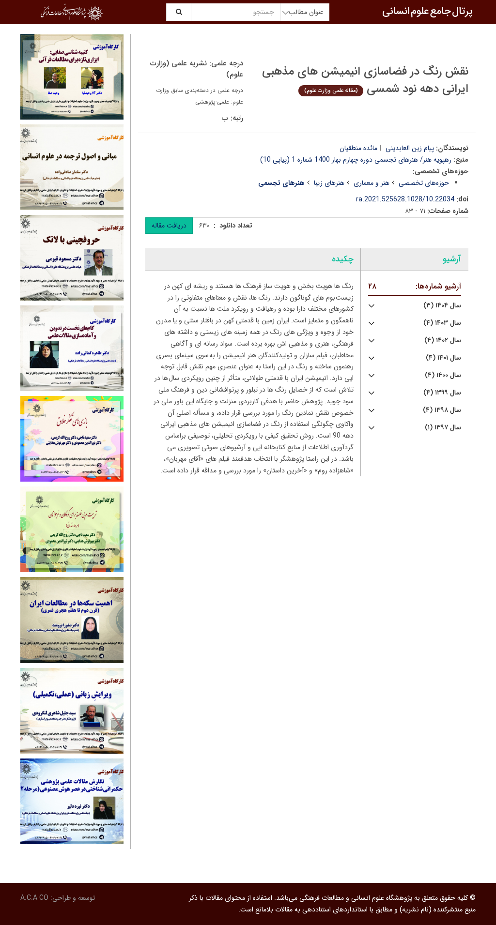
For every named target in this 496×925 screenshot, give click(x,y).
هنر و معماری (371, 183)
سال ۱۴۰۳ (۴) (442, 323)
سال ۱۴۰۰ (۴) (443, 375)
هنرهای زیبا (329, 183)
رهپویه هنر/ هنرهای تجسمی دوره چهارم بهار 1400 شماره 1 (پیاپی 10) (355, 159)
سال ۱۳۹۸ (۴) (442, 410)
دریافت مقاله (169, 225)
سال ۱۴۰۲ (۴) (442, 340)
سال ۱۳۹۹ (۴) (442, 393)
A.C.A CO (34, 898)
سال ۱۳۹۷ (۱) (443, 428)
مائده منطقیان (358, 148)
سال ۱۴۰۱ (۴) (443, 358)
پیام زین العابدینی (410, 148)
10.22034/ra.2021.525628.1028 (405, 199)
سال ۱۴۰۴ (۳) (442, 306)
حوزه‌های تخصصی (424, 183)
